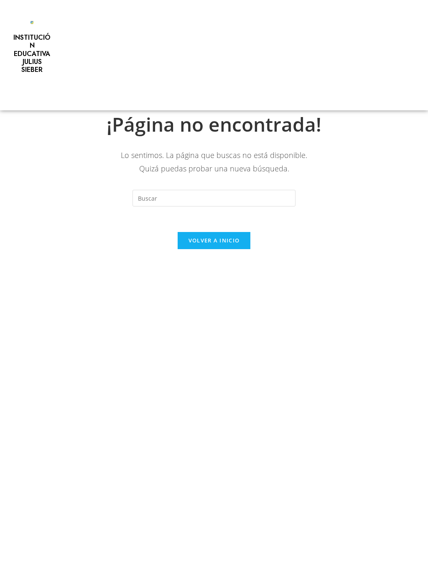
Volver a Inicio (214, 240)
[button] (30, 91)
